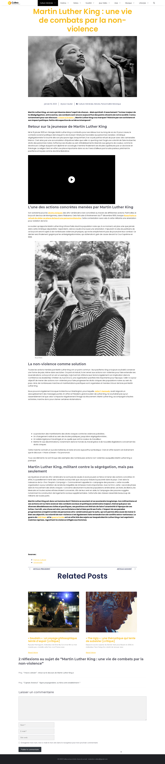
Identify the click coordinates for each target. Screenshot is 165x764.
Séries (75, 3)
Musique (128, 3)
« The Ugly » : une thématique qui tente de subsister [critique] (110, 640)
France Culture (39, 560)
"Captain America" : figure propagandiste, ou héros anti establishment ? (51, 683)
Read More (33, 653)
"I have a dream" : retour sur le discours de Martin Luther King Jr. (48, 673)
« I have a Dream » (65, 117)
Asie (116, 3)
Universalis (37, 562)
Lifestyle (142, 3)
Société (89, 3)
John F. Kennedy (102, 391)
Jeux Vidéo (103, 3)
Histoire (97, 104)
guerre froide (58, 517)
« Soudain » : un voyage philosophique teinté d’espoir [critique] (52, 640)
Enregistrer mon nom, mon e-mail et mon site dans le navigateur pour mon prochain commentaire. (59, 743)
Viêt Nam (42, 517)
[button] (154, 3)
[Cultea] (14, 3)
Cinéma (63, 3)
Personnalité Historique (111, 104)
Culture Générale (46, 3)
